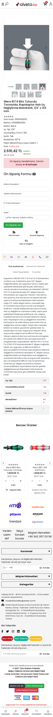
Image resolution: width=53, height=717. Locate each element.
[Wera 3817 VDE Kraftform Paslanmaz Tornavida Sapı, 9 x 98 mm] (40, 447)
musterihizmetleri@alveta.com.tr (21, 600)
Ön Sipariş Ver (13, 225)
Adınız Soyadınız (12, 184)
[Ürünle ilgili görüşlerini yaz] (19, 257)
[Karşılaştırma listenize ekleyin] (26, 257)
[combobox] (5, 567)
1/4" (45, 380)
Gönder (46, 567)
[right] (49, 463)
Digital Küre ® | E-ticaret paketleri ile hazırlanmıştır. (26, 705)
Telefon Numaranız (13, 193)
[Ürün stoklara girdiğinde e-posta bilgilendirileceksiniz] (33, 257)
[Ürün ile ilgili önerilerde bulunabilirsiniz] (47, 257)
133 (44, 387)
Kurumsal (26, 551)
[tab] (15, 266)
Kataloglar (36, 638)
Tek (44, 393)
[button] (7, 48)
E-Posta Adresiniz (12, 203)
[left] (3, 463)
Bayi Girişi (7, 638)
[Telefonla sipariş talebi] (40, 257)
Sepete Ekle (15, 489)
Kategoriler (26, 584)
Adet (6, 212)
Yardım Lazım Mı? (7, 534)
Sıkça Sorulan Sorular (19, 534)
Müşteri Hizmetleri (40, 534)
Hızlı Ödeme (21, 638)
